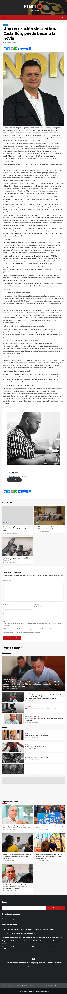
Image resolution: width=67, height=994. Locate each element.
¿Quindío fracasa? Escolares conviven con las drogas (41, 708)
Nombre (6, 604)
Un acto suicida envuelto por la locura (36, 735)
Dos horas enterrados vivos (33, 769)
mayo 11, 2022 (35, 737)
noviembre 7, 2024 (14, 688)
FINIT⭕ (33, 6)
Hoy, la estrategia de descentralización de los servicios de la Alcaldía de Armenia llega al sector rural (17, 856)
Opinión (31, 985)
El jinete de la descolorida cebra (34, 746)
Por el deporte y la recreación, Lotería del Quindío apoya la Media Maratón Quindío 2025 (17, 529)
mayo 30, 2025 (46, 860)
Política (38, 985)
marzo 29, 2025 (14, 533)
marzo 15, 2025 (15, 42)
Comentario (7, 580)
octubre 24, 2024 (36, 700)
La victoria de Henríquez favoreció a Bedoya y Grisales (18, 933)
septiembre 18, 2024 (37, 710)
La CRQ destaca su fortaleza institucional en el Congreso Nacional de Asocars (49, 528)
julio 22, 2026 (13, 829)
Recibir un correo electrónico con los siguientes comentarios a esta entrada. (29, 629)
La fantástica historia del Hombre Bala (36, 758)
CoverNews (36, 991)
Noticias (6, 25)
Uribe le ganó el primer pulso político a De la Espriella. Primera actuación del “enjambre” (28, 929)
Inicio (3, 985)
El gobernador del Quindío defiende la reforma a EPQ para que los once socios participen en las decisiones (15, 886)
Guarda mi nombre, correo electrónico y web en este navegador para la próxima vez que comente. (32, 624)
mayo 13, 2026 (13, 860)
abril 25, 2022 (35, 748)
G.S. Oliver (7, 42)
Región (31, 716)
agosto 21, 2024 (36, 722)
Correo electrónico (38, 605)
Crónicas (27, 733)
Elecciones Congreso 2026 (50, 985)
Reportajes (12, 679)
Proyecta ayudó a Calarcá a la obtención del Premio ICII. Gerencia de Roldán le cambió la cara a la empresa (49, 856)
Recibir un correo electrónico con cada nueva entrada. (22, 632)
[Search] (63, 17)
